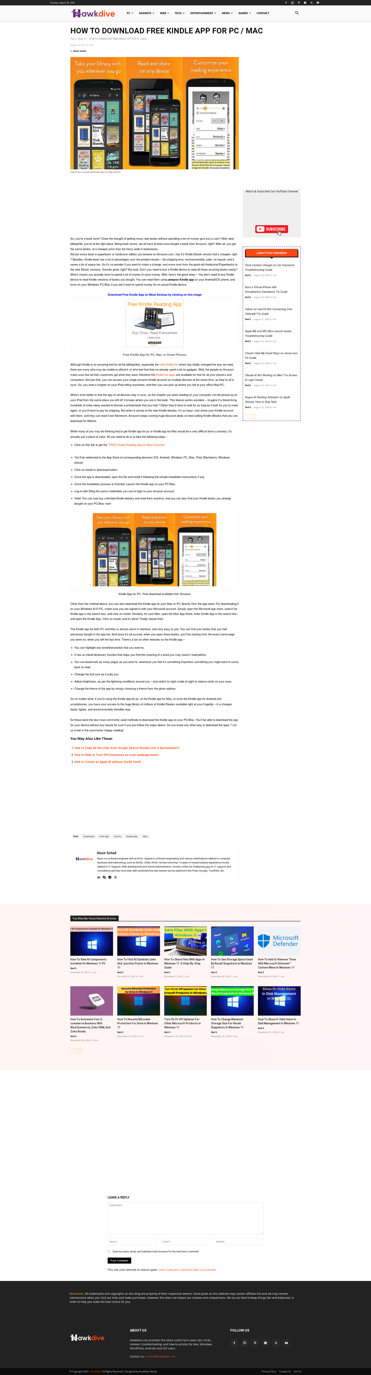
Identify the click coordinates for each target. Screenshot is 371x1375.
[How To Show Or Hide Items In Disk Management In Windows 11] (279, 1001)
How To (82, 38)
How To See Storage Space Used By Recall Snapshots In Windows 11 (232, 963)
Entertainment (201, 13)
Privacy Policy (269, 1371)
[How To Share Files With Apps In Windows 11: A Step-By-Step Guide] (185, 941)
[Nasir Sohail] (84, 864)
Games (243, 13)
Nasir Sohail (79, 50)
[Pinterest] (299, 2)
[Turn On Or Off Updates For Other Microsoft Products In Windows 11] (185, 1001)
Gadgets (145, 13)
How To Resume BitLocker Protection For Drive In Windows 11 (137, 1023)
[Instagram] (292, 2)
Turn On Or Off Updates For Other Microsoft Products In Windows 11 (182, 1023)
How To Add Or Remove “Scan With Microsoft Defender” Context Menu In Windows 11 (277, 963)
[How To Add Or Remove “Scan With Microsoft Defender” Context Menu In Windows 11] (279, 941)
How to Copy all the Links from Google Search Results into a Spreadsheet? (127, 748)
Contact (263, 13)
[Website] (115, 876)
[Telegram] (305, 2)
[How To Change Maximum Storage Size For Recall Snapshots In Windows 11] (232, 1001)
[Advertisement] (154, 207)
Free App (104, 836)
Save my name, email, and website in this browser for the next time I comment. (155, 1251)
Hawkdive (95, 1371)
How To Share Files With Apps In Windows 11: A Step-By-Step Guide (184, 963)
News (226, 13)
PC (128, 13)
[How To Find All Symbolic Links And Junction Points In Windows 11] (138, 941)
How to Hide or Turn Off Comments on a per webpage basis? (116, 755)
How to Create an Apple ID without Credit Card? (107, 762)
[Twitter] (311, 2)
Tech (178, 13)
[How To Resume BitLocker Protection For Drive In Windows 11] (138, 1001)
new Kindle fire (169, 364)
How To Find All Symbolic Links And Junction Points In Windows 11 (137, 963)
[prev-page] (247, 416)
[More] (225, 893)
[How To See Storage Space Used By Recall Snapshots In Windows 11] (232, 941)
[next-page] (253, 416)
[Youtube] (318, 2)
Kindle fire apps (165, 375)
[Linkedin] (98, 876)
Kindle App (132, 836)
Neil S (248, 275)
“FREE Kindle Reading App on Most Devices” (136, 445)
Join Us (297, 1371)
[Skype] (104, 876)
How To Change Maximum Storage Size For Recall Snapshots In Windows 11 (227, 1023)
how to (117, 836)
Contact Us (285, 1371)
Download (89, 836)
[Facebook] (286, 2)
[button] (296, 13)
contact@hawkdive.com (160, 1356)
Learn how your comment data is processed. (187, 1269)
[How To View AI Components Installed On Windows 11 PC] (91, 941)
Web (163, 13)
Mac (145, 836)
